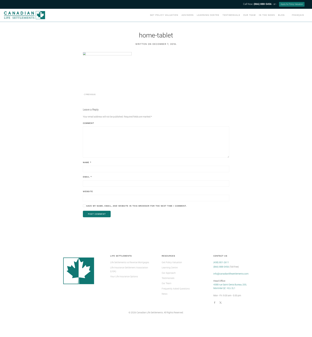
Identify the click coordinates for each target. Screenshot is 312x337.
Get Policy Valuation (164, 15)
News (164, 294)
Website (88, 191)
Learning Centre (208, 15)
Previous (90, 94)
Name (87, 162)
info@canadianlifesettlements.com (230, 273)
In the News (267, 15)
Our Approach (169, 273)
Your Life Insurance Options (124, 276)
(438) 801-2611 (221, 262)
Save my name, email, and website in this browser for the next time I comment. (136, 206)
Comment (88, 123)
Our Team (249, 15)
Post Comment (97, 214)
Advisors (188, 15)
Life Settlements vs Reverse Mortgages (129, 262)
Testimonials (231, 15)
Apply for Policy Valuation (292, 4)
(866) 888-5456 (221, 266)
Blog (281, 15)
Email (87, 177)
